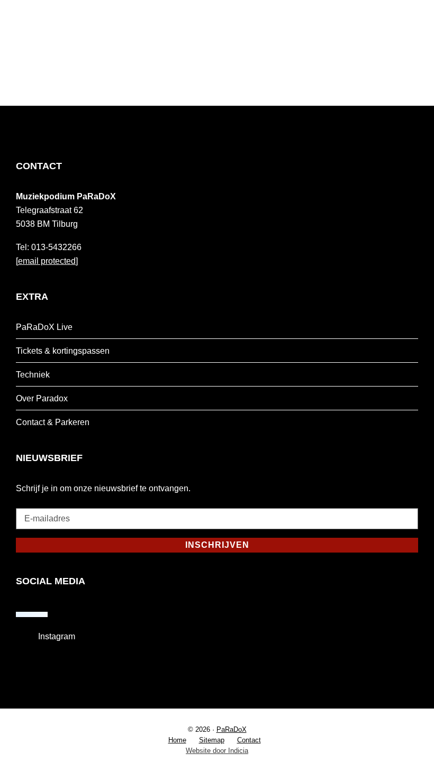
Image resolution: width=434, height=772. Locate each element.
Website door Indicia (217, 751)
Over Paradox (42, 398)
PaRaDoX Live (44, 327)
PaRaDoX (231, 729)
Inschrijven (217, 544)
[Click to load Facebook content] (32, 614)
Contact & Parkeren (52, 422)
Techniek (33, 374)
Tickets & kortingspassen (63, 350)
